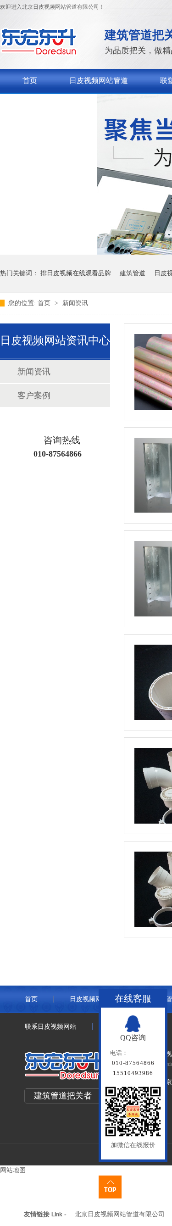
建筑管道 (132, 273)
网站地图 (13, 1170)
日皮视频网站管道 (98, 80)
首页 (29, 80)
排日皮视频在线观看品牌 (75, 273)
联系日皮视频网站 (51, 104)
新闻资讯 (75, 303)
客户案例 (33, 395)
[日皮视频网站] (39, 53)
